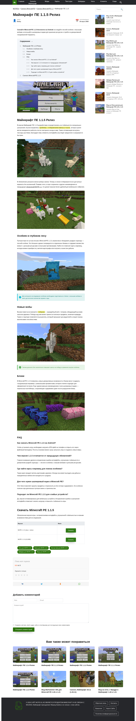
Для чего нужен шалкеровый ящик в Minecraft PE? (46, 69)
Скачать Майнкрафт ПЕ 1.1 (27, 108)
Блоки (28, 54)
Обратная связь (100, 703)
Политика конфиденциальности (106, 714)
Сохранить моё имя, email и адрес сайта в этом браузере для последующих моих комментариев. (42, 625)
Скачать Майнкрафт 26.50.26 (112, 68)
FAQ (28, 57)
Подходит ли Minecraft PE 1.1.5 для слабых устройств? (47, 72)
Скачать (71, 530)
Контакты (114, 703)
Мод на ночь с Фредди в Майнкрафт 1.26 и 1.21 (108, 691)
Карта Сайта (110, 708)
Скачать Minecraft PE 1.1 (45, 8)
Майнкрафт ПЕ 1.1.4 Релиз (24, 665)
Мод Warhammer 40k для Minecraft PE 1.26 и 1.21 (51, 691)
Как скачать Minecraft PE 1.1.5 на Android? (44, 59)
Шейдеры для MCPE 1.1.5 (26, 552)
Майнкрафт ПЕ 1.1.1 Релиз (109, 665)
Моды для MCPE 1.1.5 (43, 552)
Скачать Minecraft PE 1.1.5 (32, 75)
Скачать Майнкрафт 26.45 (112, 29)
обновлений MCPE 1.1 (34, 187)
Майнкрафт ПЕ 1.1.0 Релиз (24, 690)
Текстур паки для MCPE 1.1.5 (59, 548)
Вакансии (98, 708)
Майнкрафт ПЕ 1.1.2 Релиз (81, 665)
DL (15, 2)
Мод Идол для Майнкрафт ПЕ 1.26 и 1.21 (114, 55)
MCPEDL (16, 8)
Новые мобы (31, 51)
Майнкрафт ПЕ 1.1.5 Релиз (32, 46)
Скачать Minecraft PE (28, 8)
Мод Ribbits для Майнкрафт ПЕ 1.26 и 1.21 (114, 42)
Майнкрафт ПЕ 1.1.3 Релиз (52, 665)
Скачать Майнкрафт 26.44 (112, 94)
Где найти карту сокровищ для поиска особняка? (46, 66)
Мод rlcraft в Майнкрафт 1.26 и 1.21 (114, 16)
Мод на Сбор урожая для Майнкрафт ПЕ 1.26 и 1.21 (114, 106)
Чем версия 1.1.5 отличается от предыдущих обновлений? (49, 63)
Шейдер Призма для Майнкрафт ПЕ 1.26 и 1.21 (114, 81)
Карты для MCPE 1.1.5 (41, 548)
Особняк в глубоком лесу (35, 49)
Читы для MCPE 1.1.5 (25, 548)
